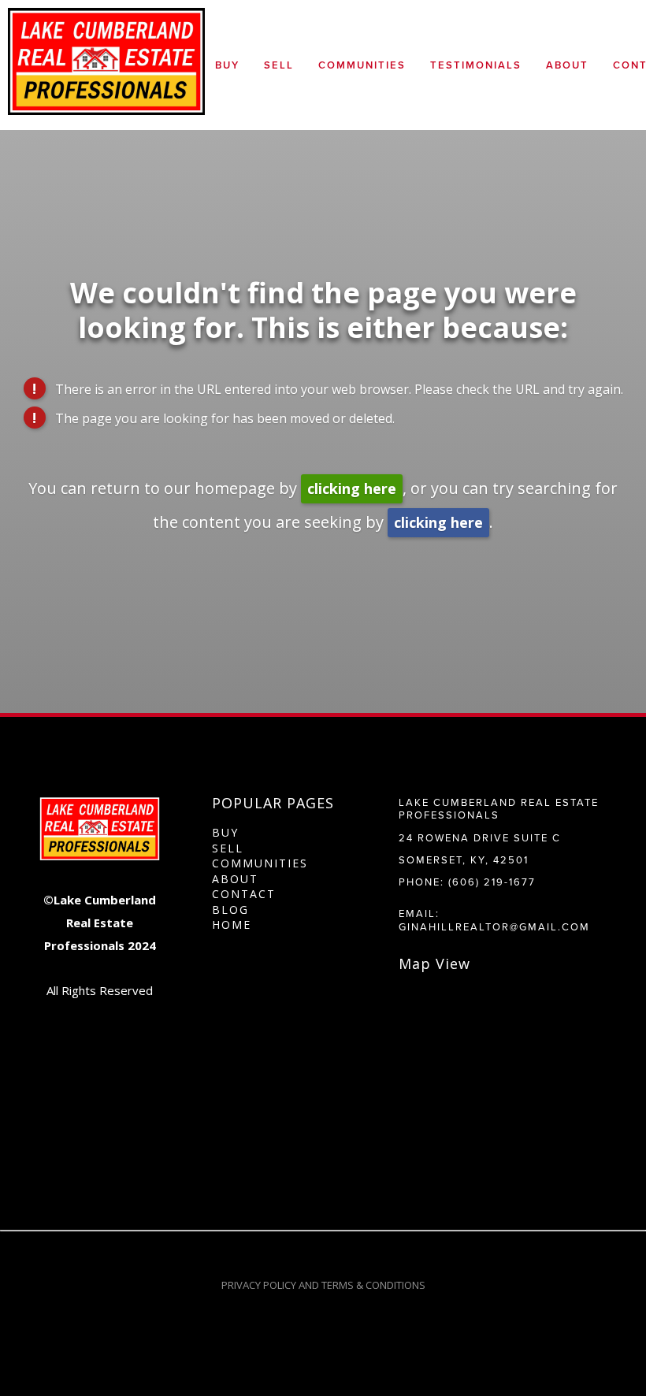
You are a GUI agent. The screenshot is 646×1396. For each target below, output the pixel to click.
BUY (225, 832)
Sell (279, 65)
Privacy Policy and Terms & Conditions (323, 1285)
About (567, 65)
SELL (227, 848)
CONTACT (244, 893)
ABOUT (235, 878)
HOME (231, 924)
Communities (362, 65)
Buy (227, 65)
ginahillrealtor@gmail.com (494, 926)
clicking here (351, 488)
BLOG (230, 909)
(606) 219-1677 (492, 881)
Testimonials (476, 65)
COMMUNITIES (260, 863)
